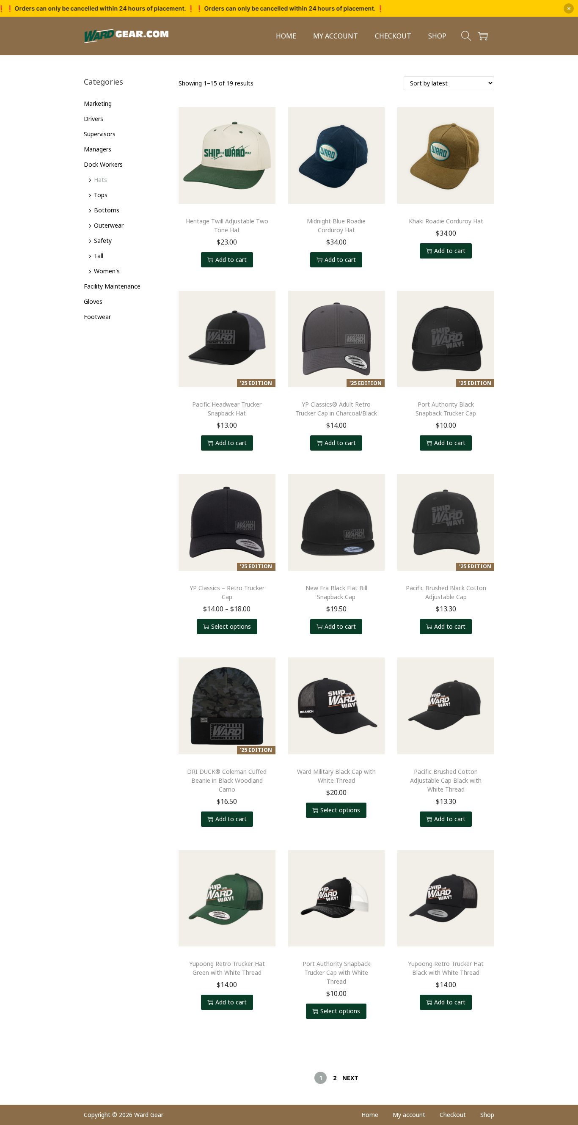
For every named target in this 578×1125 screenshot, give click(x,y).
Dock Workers (103, 164)
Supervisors (100, 134)
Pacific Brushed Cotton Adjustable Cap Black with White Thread (446, 780)
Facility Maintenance (112, 286)
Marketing (98, 103)
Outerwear (109, 225)
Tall (98, 256)
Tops (100, 195)
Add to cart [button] (231, 260)
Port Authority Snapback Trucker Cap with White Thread (336, 972)
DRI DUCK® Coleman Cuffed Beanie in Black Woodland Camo (227, 780)
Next (350, 1078)
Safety (103, 241)
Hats (100, 180)
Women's (107, 271)
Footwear (97, 317)
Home (369, 1115)
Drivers (93, 119)
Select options (231, 626)
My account (409, 1115)
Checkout (453, 1115)
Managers (97, 149)
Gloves (93, 301)
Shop (487, 1115)
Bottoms (106, 210)
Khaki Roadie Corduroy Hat (446, 221)
